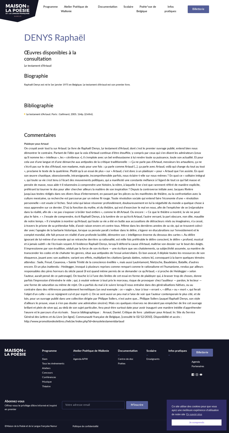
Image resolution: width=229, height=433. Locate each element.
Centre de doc (125, 359)
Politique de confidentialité (85, 426)
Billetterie (198, 9)
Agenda (196, 362)
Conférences (49, 377)
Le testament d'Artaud (37, 65)
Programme (50, 6)
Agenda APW (80, 359)
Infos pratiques (177, 351)
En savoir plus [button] (194, 414)
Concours (47, 372)
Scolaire (128, 6)
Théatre (46, 386)
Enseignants (153, 359)
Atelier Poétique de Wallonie (91, 351)
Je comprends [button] (196, 422)
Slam (44, 359)
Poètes (121, 363)
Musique (47, 382)
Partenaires (198, 366)
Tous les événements (53, 363)
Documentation (107, 6)
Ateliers (46, 368)
